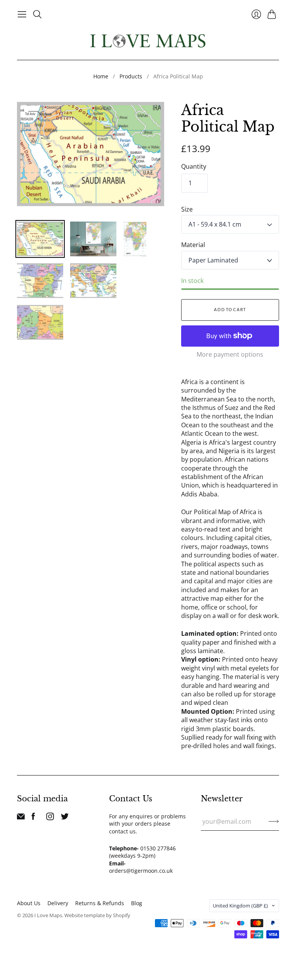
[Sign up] (274, 821)
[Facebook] (33, 818)
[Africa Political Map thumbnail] (40, 239)
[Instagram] (50, 818)
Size (187, 209)
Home (100, 76)
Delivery (57, 903)
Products (130, 76)
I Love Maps (48, 915)
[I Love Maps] (148, 40)
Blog (136, 903)
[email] (21, 818)
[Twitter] (65, 818)
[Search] (37, 14)
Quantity (193, 166)
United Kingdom (240, 905)
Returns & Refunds (99, 903)
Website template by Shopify (97, 915)
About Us (28, 903)
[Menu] (22, 14)
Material (193, 244)
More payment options (230, 354)
